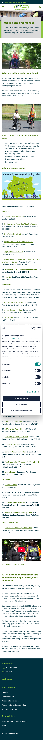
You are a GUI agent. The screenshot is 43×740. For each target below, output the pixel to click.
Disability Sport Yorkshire (15, 502)
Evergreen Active (11, 485)
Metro (4, 725)
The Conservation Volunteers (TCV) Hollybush (22, 462)
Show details (32, 392)
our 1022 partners (15, 339)
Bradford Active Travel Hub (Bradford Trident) (20, 224)
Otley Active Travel (12, 444)
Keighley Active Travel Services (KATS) (18, 242)
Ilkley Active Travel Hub (12, 234)
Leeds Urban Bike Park (13, 421)
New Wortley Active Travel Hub (16, 437)
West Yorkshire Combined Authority (15, 721)
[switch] (38, 370)
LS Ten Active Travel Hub (14, 429)
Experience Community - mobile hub (18, 528)
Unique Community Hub (13, 310)
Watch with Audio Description (13, 564)
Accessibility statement (10, 701)
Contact (5, 692)
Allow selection (21, 404)
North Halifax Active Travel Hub (15, 302)
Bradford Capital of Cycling (14, 216)
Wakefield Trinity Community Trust (18, 513)
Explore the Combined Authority (15, 2)
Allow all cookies (21, 398)
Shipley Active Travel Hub (13, 252)
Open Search (40, 7)
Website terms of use (10, 709)
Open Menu (3, 7)
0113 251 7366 (11, 668)
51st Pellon (9, 318)
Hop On (8, 277)
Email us (9, 671)
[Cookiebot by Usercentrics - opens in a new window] (31, 328)
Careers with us (8, 697)
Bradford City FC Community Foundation (21, 269)
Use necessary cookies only (21, 410)
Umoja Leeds (10, 472)
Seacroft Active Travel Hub (15, 452)
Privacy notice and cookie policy (14, 705)
